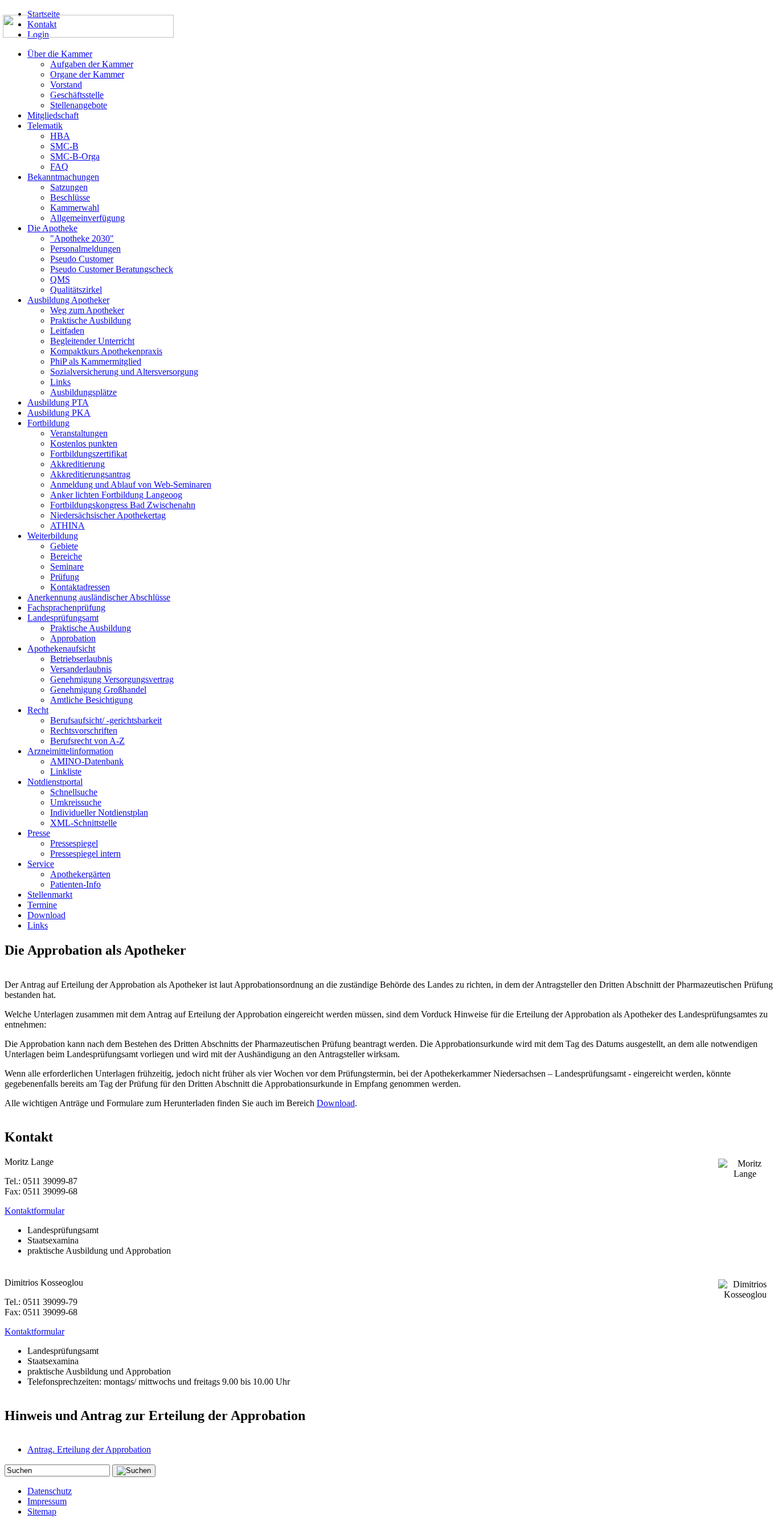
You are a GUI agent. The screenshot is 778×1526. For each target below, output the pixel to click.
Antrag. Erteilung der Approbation (89, 1449)
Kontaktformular (34, 1211)
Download (336, 1103)
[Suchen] (133, 1470)
